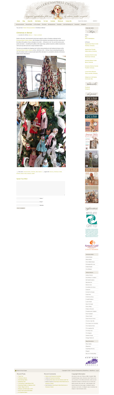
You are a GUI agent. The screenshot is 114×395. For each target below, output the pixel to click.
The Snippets (89, 333)
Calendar (52, 21)
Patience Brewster (90, 308)
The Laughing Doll (90, 328)
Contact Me (69, 21)
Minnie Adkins (89, 259)
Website (42, 205)
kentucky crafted (30, 173)
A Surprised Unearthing (56, 376)
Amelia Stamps (89, 257)
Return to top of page (22, 370)
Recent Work (29, 24)
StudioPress (86, 370)
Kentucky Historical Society (91, 66)
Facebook (77, 24)
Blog (24, 21)
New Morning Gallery (22, 379)
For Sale (46, 21)
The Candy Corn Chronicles (92, 323)
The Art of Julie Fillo (90, 321)
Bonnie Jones (89, 284)
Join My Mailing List (68, 24)
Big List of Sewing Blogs (91, 353)
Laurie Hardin (89, 301)
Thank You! (20, 376)
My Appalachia (51, 24)
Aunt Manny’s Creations (91, 277)
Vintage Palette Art (90, 337)
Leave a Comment (38, 34)
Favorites (59, 24)
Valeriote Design (89, 335)
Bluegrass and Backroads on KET (25, 388)
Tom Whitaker (89, 269)
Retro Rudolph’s (89, 313)
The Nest (44, 24)
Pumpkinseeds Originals (91, 311)
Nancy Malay (89, 306)
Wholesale (60, 21)
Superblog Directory (90, 348)
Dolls (37, 171)
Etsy (86, 36)
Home (18, 21)
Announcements (20, 24)
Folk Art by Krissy (90, 296)
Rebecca (30, 34)
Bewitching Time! (22, 381)
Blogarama (88, 346)
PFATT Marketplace (89, 38)
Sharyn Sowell (89, 316)
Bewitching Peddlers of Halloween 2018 (26, 385)
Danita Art (88, 289)
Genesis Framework (76, 370)
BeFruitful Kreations (90, 279)
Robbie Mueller (89, 266)
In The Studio (37, 24)
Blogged (87, 351)
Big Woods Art (89, 282)
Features (40, 171)
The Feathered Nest (90, 325)
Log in (97, 370)
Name (41, 198)
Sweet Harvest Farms (90, 318)
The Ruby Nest (89, 330)
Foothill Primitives (89, 299)
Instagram (83, 24)
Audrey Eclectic (89, 275)
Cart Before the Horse (90, 287)
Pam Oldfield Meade (90, 261)
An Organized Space (22, 392)
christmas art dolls (58, 171)
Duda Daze (88, 294)
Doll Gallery (38, 21)
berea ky (51, 171)
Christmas (33, 171)
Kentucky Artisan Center (91, 60)
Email (41, 201)
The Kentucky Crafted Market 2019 (25, 383)
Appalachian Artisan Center (91, 44)
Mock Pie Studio (89, 304)
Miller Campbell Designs (69, 9)
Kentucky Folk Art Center (91, 55)
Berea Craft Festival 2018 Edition (25, 390)
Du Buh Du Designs (90, 292)
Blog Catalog (88, 343)
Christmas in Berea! (22, 378)
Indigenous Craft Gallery (91, 77)
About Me (30, 21)
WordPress (92, 370)
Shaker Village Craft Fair (23, 386)
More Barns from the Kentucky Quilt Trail (59, 379)
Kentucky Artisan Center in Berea (24, 40)
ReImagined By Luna (90, 264)
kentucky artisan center (21, 173)
